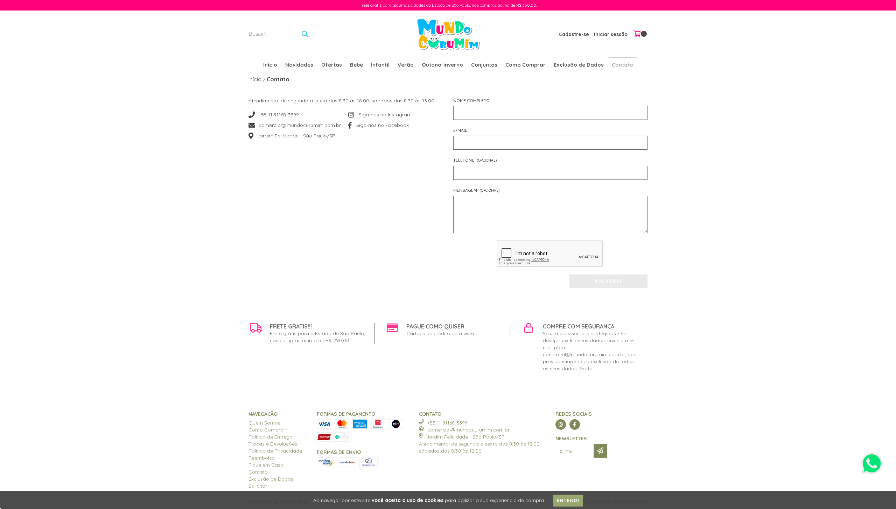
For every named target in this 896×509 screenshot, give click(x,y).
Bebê (356, 64)
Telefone (475, 160)
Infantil (380, 64)
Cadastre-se (574, 34)
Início (270, 64)
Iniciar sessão (611, 34)
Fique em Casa (266, 465)
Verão (406, 64)
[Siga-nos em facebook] (574, 424)
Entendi (568, 500)
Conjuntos (484, 64)
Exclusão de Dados (579, 64)
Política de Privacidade (275, 451)
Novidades (299, 64)
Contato (622, 64)
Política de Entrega (270, 437)
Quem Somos (264, 423)
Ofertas (331, 64)
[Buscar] (305, 34)
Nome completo (471, 100)
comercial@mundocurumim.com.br (300, 125)
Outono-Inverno (442, 64)
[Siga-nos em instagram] (560, 424)
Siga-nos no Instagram (385, 114)
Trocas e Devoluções (272, 444)
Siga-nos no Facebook (382, 125)
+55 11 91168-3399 (279, 114)
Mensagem (476, 190)
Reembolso (261, 458)
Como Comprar (525, 64)
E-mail (460, 130)
